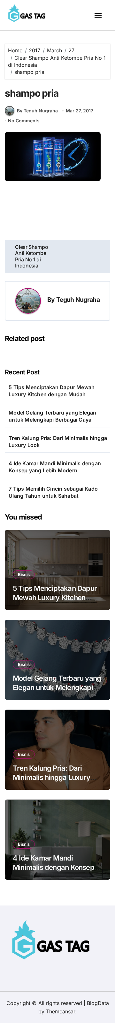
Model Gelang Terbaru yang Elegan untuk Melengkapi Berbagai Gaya (52, 416)
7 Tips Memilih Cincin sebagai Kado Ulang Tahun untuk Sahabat (53, 492)
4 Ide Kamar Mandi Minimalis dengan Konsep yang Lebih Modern (55, 467)
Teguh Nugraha (78, 299)
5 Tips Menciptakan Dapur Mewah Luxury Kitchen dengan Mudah (52, 391)
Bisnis (24, 574)
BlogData (98, 1003)
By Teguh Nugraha (37, 110)
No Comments (24, 120)
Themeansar (60, 1011)
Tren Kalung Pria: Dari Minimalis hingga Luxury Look (58, 441)
